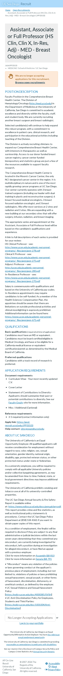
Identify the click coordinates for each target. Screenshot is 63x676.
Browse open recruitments (30, 82)
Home (7, 10)
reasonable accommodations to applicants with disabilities (31, 644)
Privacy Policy (54, 669)
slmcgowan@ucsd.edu (32, 428)
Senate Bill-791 (44, 558)
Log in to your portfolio (32, 623)
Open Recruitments (21, 10)
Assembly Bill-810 (45, 555)
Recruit (26, 4)
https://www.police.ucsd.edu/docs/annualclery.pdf (34, 506)
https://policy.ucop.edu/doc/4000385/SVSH (28, 594)
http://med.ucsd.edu (40, 103)
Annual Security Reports (44, 651)
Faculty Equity (16, 402)
